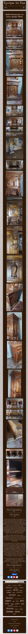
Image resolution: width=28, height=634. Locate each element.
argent (13, 592)
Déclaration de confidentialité (15, 623)
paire (17, 603)
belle (17, 601)
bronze (9, 608)
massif (18, 595)
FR (15, 627)
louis (7, 603)
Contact (14, 621)
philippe (9, 592)
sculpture (9, 590)
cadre (21, 609)
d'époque (9, 587)
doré (22, 601)
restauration (18, 598)
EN (13, 627)
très (22, 598)
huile (13, 601)
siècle (17, 611)
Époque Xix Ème (14, 619)
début (22, 612)
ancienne (16, 587)
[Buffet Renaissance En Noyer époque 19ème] (14, 29)
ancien (15, 590)
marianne (14, 585)
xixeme (21, 587)
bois (19, 585)
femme (9, 585)
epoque (12, 594)
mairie (16, 609)
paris (14, 614)
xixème (9, 611)
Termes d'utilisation (15, 625)
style (22, 604)
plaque (21, 590)
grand (20, 606)
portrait (10, 606)
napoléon (19, 592)
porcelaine (16, 606)
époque (9, 597)
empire (8, 601)
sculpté (12, 604)
